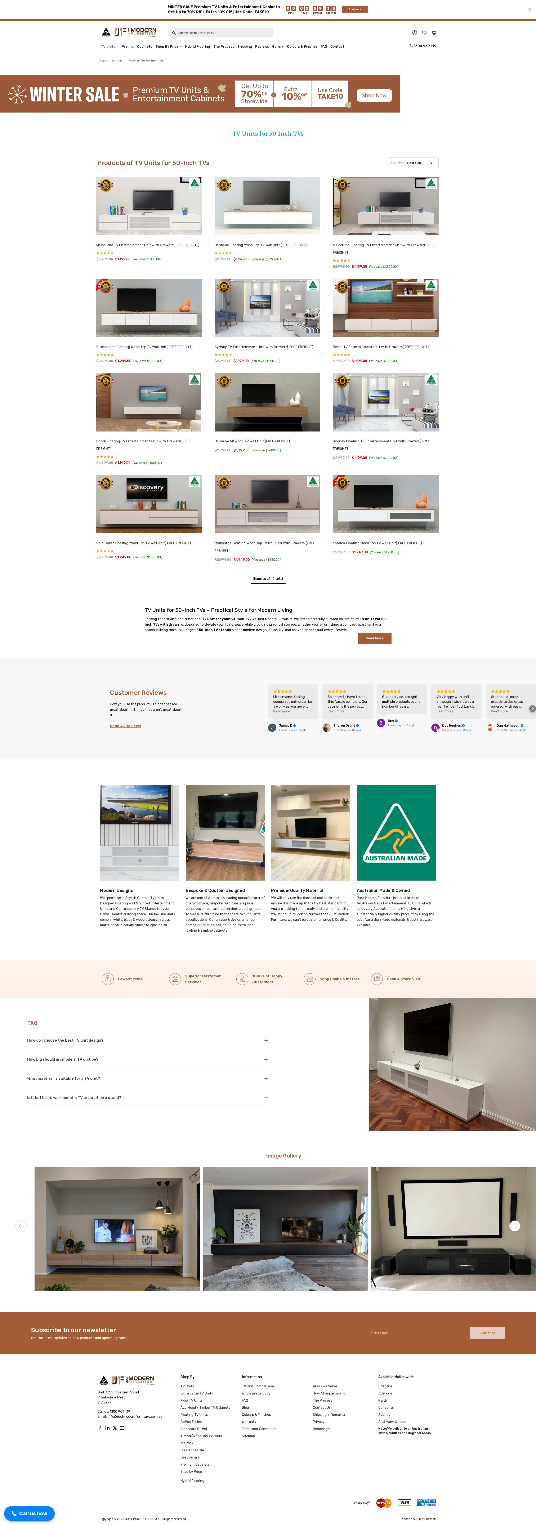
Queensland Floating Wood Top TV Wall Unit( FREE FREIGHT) (144, 347)
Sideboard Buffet (193, 1429)
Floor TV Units (191, 1400)
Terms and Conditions (259, 1429)
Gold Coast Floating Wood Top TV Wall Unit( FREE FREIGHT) (143, 543)
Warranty (249, 1422)
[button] (268, 708)
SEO (418, 1519)
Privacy (319, 1422)
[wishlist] (424, 33)
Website (406, 1519)
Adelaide (385, 1393)
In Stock (186, 1443)
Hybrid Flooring (197, 47)
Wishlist (193, 186)
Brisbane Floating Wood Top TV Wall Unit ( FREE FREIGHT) (261, 245)
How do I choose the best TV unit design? (65, 1040)
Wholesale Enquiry (256, 1393)
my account (414, 32)
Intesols (431, 1519)
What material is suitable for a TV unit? (63, 1078)
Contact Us (322, 1408)
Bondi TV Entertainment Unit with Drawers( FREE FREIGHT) (381, 347)
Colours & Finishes (302, 47)
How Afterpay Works (329, 1393)
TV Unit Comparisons (258, 1386)
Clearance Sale (192, 1450)
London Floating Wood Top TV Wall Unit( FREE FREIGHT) (377, 543)
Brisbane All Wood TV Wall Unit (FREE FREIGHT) (252, 441)
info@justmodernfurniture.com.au (135, 1417)
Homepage (321, 1429)
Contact (337, 47)
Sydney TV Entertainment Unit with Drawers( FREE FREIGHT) (264, 347)
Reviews (262, 47)
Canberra (385, 1408)
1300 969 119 (425, 46)
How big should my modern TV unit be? (62, 1059)
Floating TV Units (194, 1415)
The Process (223, 47)
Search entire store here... (195, 33)
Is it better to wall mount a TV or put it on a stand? (74, 1097)
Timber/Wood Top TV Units (201, 1436)
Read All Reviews (125, 726)
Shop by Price (167, 47)
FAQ (324, 47)
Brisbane (385, 1386)
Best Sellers (189, 1457)
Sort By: (396, 163)
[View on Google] (272, 727)
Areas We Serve (325, 1386)
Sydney (384, 1415)
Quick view (193, 197)
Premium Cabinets (137, 47)
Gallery (278, 47)
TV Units (108, 47)
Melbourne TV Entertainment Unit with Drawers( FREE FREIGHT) (147, 245)
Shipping (244, 47)
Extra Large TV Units (196, 1393)
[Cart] (434, 33)
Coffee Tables (191, 1422)
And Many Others (392, 1422)
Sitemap (248, 1436)
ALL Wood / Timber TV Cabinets (205, 1408)
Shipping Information (329, 1415)
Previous (20, 1226)
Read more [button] (281, 711)
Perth (382, 1400)
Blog (245, 1408)
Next (514, 1226)
